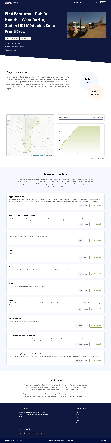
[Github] (33, 433)
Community (94, 3)
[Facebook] (21, 433)
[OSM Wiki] (37, 433)
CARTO (52, 155)
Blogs (77, 420)
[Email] (41, 433)
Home (78, 412)
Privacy (103, 440)
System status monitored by (57, 440)
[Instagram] (29, 433)
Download (97, 205)
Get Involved (78, 3)
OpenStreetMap (40, 155)
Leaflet (33, 155)
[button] (8, 116)
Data (86, 3)
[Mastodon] (25, 433)
